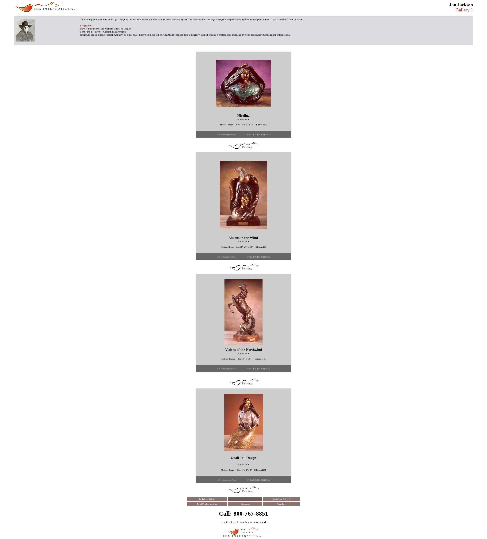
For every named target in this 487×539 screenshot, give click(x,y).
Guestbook (245, 504)
